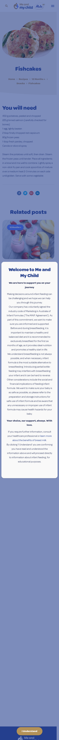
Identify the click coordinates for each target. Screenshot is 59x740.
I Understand (29, 731)
